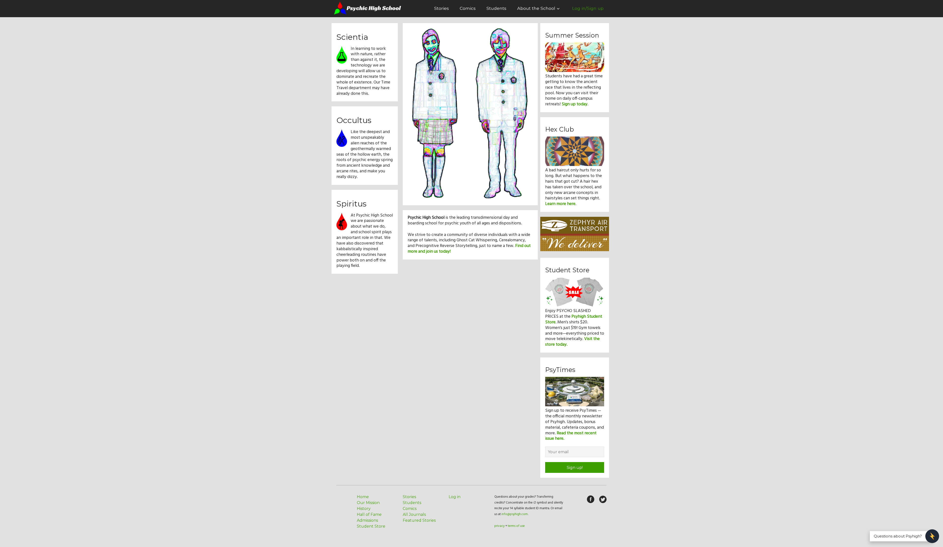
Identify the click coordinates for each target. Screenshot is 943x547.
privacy (499, 526)
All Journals (414, 514)
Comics (468, 8)
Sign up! (575, 467)
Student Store (371, 526)
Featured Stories (419, 520)
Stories (441, 8)
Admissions (367, 520)
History (364, 508)
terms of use (516, 526)
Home (363, 496)
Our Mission (368, 502)
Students (496, 8)
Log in (454, 496)
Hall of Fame (369, 514)
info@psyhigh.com (514, 514)
